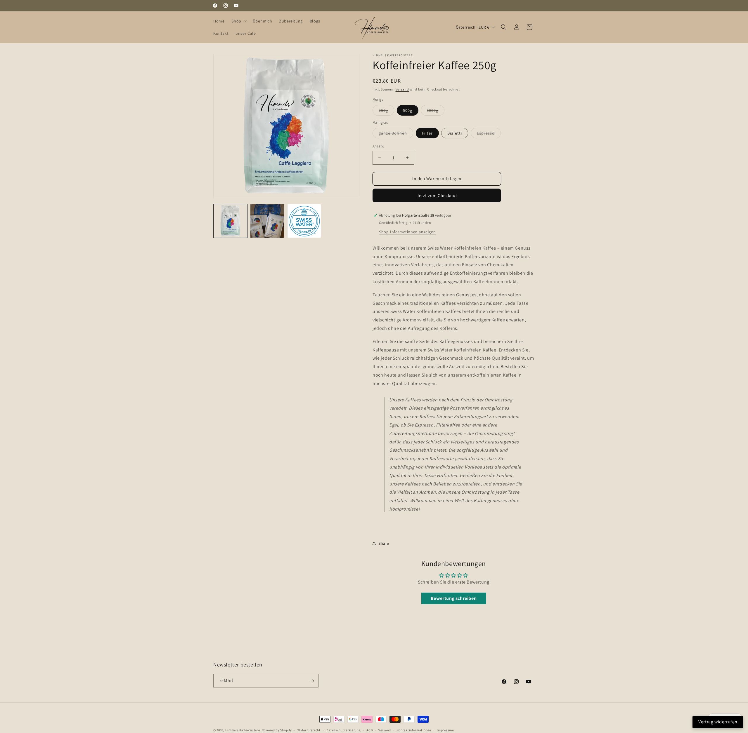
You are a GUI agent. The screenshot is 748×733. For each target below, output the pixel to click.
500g (407, 110)
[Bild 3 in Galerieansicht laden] (304, 221)
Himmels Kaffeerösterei (243, 730)
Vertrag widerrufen (717, 722)
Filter (427, 133)
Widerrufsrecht (309, 730)
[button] (238, 21)
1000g (435, 111)
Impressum (445, 730)
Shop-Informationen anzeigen (407, 231)
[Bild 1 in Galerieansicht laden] (230, 221)
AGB (369, 730)
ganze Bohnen (396, 134)
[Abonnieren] (311, 681)
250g (386, 111)
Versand (402, 89)
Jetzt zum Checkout (437, 195)
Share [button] (383, 543)
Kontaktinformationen (414, 730)
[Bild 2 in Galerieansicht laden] (267, 221)
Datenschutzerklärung (343, 730)
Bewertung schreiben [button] (454, 598)
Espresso (489, 134)
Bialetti (454, 133)
